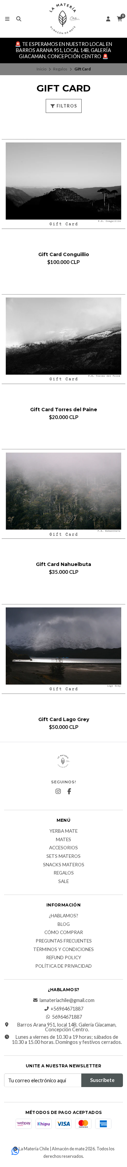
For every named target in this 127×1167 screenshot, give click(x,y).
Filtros (66, 106)
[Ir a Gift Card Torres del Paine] (63, 339)
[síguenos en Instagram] (58, 791)
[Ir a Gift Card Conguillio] (63, 184)
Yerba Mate (63, 831)
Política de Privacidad (63, 966)
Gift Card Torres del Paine (63, 410)
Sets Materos (63, 856)
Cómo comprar (63, 932)
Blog (64, 924)
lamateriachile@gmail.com (67, 1000)
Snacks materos (63, 865)
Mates (63, 839)
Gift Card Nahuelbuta (63, 564)
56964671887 (67, 1017)
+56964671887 (66, 1008)
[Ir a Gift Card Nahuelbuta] (63, 494)
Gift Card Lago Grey (63, 719)
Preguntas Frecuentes (64, 941)
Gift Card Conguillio (63, 254)
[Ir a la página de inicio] (63, 18)
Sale (63, 881)
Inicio (41, 69)
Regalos (60, 69)
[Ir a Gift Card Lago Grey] (63, 649)
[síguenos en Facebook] (69, 791)
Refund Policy (63, 957)
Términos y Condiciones (63, 949)
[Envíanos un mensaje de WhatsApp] (15, 1151)
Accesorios (63, 848)
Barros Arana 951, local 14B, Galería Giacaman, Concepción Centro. (67, 1027)
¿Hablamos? (63, 916)
